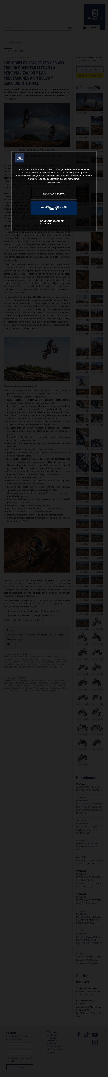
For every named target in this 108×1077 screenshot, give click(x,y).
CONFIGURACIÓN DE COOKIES (52, 222)
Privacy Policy (51, 182)
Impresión (58, 182)
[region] (54, 191)
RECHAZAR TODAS (54, 193)
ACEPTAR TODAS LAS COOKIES (54, 208)
